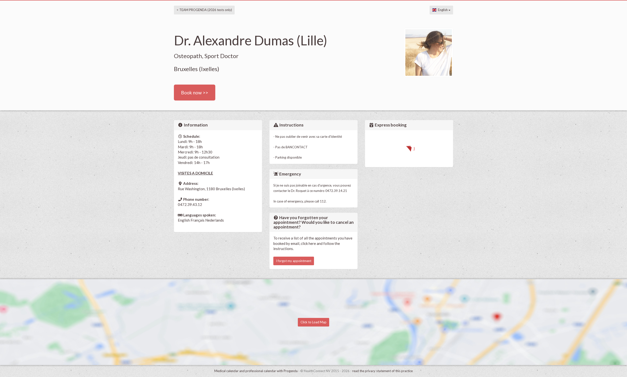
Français (198, 220)
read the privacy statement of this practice (382, 371)
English (442, 10)
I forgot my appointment (293, 261)
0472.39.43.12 (190, 204)
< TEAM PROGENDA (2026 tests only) (204, 10)
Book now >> (194, 92)
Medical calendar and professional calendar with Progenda (256, 371)
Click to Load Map (313, 322)
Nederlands (214, 220)
